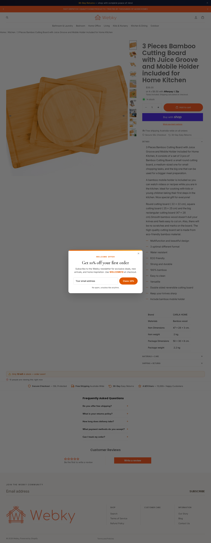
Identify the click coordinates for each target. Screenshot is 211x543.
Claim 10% (128, 281)
